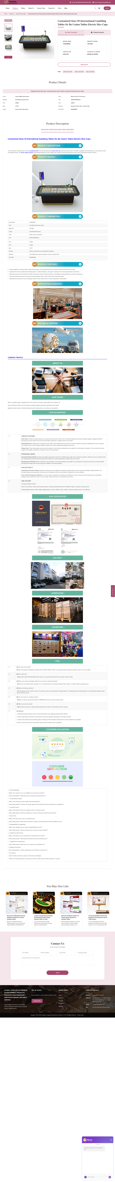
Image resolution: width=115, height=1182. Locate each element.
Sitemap (61, 1006)
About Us (31, 8)
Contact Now (16, 924)
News (59, 8)
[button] (8, 57)
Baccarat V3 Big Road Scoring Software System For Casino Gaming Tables (16, 917)
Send (57, 973)
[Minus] (111, 1140)
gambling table (34, 150)
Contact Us (51, 8)
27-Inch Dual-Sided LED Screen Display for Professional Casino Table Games (97, 917)
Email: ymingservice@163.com (102, 2)
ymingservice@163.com (98, 1004)
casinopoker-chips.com (98, 995)
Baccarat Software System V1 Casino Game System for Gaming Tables (70, 917)
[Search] (95, 8)
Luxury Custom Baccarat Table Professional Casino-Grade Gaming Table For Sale (43, 917)
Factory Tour (41, 8)
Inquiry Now (84, 64)
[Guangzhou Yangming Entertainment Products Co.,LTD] (11, 2)
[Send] (110, 1177)
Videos (23, 8)
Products (15, 8)
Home (7, 8)
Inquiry (107, 8)
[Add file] (85, 1177)
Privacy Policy (80, 1015)
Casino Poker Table (21, 13)
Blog (65, 8)
